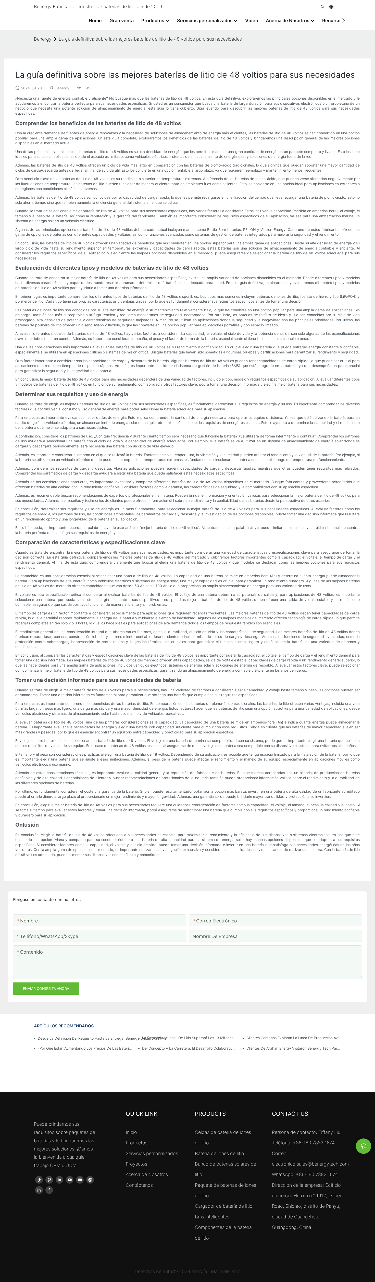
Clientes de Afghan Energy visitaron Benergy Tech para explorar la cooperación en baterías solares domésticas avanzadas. (293, 1048)
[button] (343, 20)
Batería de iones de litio (219, 1153)
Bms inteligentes (212, 1216)
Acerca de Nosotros (147, 1174)
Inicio (131, 1132)
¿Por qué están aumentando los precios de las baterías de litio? (85, 1048)
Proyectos (136, 1164)
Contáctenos (139, 1185)
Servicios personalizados (152, 1153)
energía (200, 1271)
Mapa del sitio (226, 1271)
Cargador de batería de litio (224, 1206)
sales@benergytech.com (323, 1164)
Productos (136, 1142)
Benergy (43, 39)
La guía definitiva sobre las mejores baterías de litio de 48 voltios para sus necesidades (150, 39)
